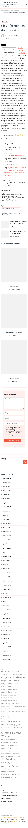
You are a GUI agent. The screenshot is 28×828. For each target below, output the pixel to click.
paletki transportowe (9, 745)
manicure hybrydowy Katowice (16, 727)
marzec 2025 (6, 511)
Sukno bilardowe (7, 772)
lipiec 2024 (6, 544)
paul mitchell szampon (10, 748)
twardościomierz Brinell (10, 777)
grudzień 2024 (7, 523)
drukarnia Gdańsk (4, 674)
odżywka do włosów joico (10, 742)
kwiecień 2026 (7, 478)
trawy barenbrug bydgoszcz (11, 775)
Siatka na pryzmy (14, 378)
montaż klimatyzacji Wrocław (11, 735)
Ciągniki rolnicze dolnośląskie (21, 50)
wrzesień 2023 (7, 585)
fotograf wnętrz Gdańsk (10, 684)
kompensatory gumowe (10, 719)
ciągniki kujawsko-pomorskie (6, 669)
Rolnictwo (5, 21)
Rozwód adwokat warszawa (9, 795)
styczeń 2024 (6, 568)
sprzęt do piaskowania (9, 769)
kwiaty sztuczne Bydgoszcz (11, 725)
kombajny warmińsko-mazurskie (7, 713)
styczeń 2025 (6, 519)
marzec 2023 (6, 610)
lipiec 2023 (6, 593)
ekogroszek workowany (13, 677)
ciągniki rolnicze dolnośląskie (17, 168)
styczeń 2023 (6, 618)
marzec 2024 (6, 560)
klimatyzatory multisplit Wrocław (7, 711)
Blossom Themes (16, 821)
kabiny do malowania (5, 706)
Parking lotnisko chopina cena (9, 792)
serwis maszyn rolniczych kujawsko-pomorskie (10, 753)
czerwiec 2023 (7, 597)
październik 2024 (8, 531)
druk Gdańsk (19, 674)
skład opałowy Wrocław (10, 766)
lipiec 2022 (6, 643)
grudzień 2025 (7, 486)
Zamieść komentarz (9, 39)
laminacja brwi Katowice (5, 727)
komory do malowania (18, 713)
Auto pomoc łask (6, 798)
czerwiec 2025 (7, 498)
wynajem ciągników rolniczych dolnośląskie (11, 214)
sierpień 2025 (7, 494)
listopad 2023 (6, 577)
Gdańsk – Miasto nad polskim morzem (11, 3)
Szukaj (3, 459)
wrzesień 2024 (7, 535)
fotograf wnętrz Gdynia (9, 686)
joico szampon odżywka (10, 704)
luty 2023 (5, 614)
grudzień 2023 (7, 573)
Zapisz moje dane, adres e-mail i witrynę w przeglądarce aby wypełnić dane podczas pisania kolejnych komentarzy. (14, 432)
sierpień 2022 (7, 638)
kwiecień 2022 (7, 655)
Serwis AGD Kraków (6, 801)
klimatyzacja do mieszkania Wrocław (8, 708)
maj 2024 (5, 552)
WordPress (8, 823)
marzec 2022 (6, 659)
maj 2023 (5, 601)
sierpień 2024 (7, 540)
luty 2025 (5, 515)
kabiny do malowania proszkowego (16, 706)
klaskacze (24, 706)
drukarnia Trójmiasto (13, 674)
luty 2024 (5, 564)
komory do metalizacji (5, 716)
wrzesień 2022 (7, 634)
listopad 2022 (6, 626)
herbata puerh (6, 698)
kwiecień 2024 (7, 556)
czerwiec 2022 (7, 647)
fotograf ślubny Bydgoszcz (10, 689)
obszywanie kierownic (9, 740)
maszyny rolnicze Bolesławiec (13, 170)
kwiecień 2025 (7, 507)
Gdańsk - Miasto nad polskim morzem (12, 817)
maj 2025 (5, 503)
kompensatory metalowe (10, 722)
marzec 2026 (6, 482)
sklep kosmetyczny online (10, 756)
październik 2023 (8, 581)
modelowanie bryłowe (5, 730)
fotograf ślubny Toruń (9, 692)
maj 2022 (5, 651)
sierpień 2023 (7, 589)
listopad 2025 (6, 490)
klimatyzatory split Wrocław (20, 711)
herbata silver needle (9, 701)
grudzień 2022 (7, 622)
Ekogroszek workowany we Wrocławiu (12, 790)
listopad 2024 (6, 527)
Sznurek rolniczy (14, 286)
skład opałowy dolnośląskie (8, 761)
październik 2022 (8, 630)
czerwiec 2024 (7, 548)
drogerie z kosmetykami (10, 672)
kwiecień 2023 (7, 605)
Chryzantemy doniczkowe (14, 332)
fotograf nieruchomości (10, 681)
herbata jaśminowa (8, 695)
